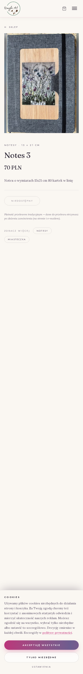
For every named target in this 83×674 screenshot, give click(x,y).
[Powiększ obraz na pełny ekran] (72, 40)
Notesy (42, 230)
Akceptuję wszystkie (41, 645)
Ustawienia (41, 666)
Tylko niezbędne (41, 657)
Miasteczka (17, 239)
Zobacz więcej (17, 230)
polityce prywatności (57, 633)
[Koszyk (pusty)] (64, 8)
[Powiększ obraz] (41, 83)
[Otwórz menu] (74, 8)
